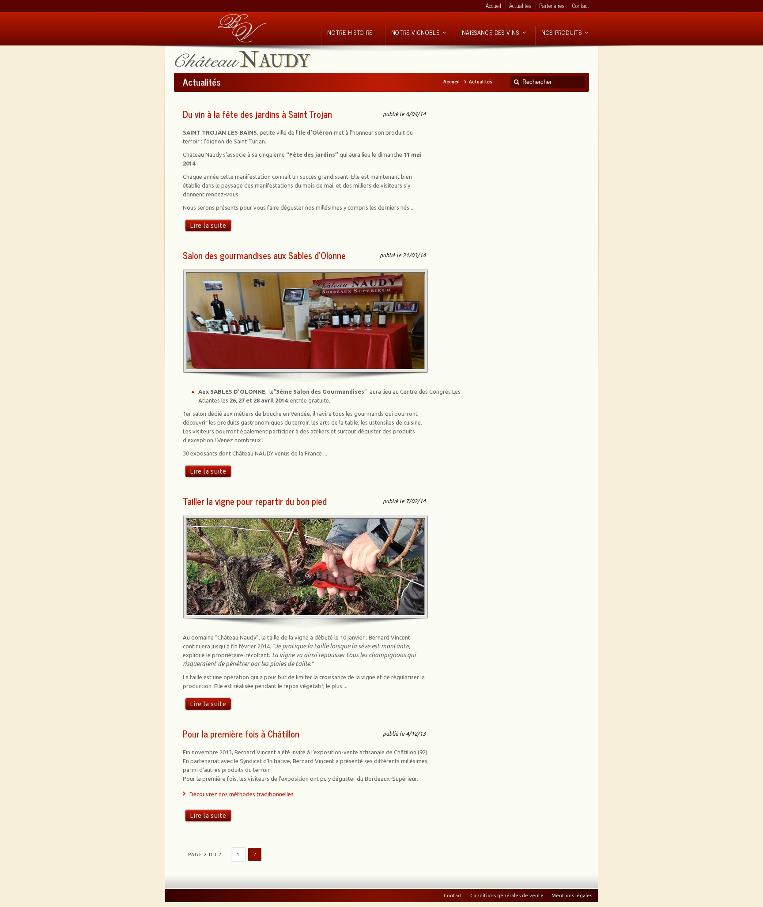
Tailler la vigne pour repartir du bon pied (255, 501)
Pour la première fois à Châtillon (241, 733)
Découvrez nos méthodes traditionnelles (241, 794)
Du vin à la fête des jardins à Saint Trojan (257, 114)
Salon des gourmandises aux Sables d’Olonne (264, 255)
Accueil (451, 81)
